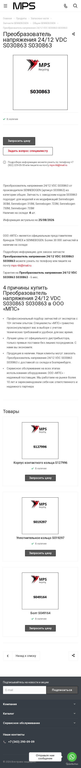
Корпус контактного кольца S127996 (40, 463)
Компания (10, 704)
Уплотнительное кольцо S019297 (40, 538)
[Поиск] (75, 6)
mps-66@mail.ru (58, 165)
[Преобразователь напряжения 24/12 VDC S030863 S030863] (40, 82)
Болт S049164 (40, 613)
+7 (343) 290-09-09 (21, 741)
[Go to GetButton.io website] (72, 764)
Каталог (8, 713)
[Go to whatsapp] (72, 757)
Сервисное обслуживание (21, 723)
